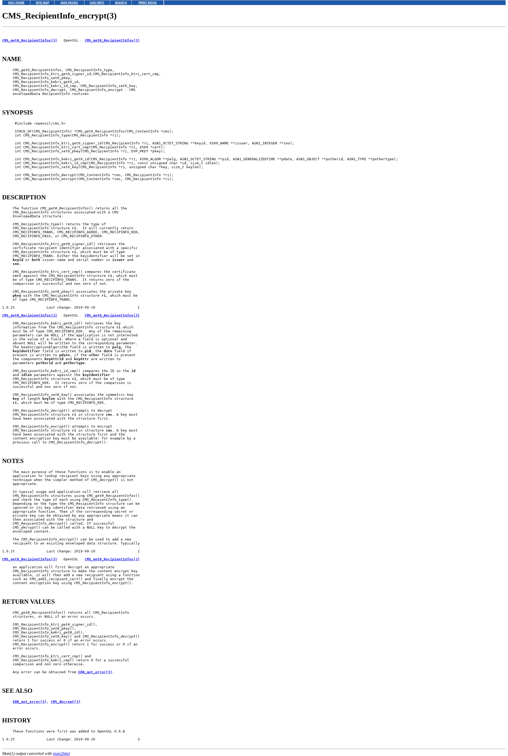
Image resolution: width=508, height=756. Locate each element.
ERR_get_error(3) (95, 672)
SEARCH (121, 2)
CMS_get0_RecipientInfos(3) (29, 40)
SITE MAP (42, 2)
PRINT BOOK (147, 2)
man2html (61, 753)
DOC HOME (16, 2)
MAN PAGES (69, 2)
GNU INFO (97, 2)
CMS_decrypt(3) (65, 702)
